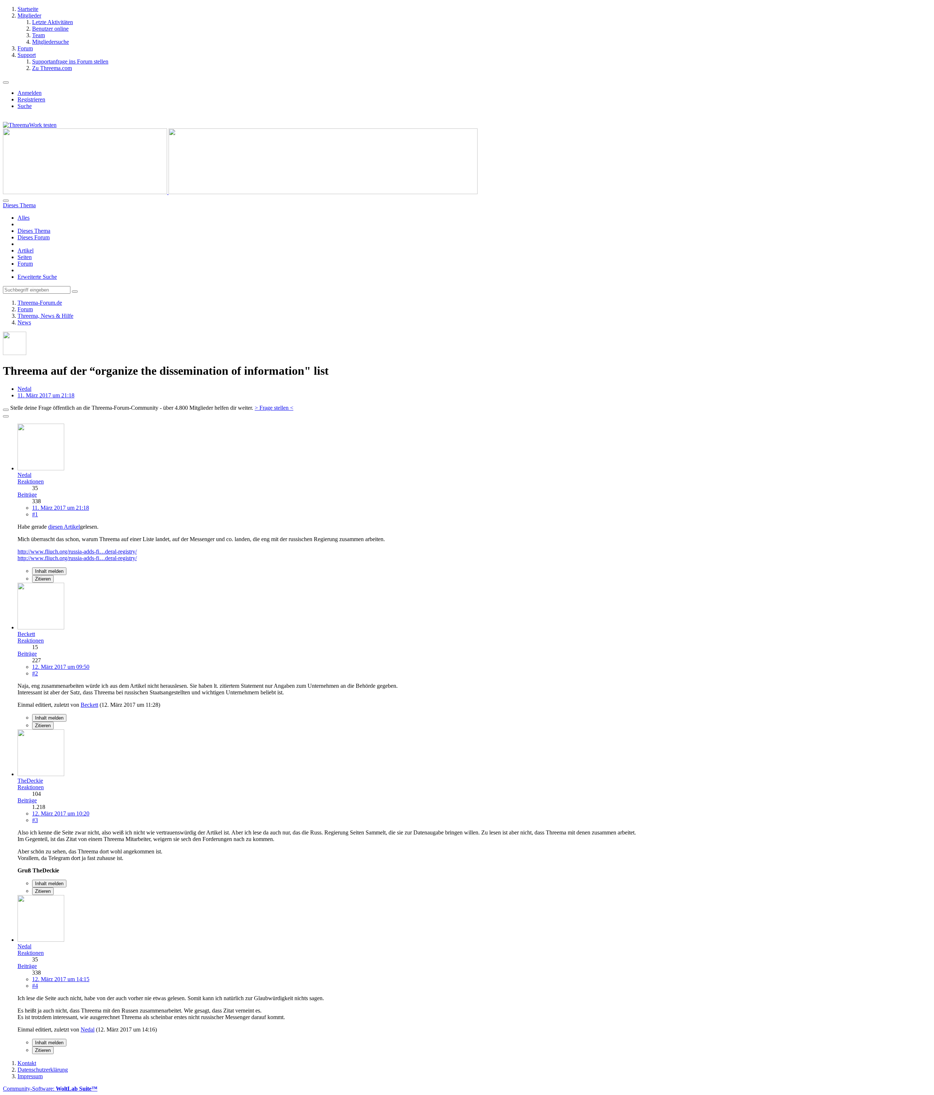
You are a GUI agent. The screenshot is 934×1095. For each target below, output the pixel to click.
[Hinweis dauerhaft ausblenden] (6, 410)
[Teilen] (6, 416)
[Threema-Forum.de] (240, 192)
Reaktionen (31, 481)
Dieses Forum (34, 237)
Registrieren (31, 99)
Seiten (25, 257)
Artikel (26, 250)
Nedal (24, 389)
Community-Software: (50, 1089)
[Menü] (6, 82)
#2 (35, 673)
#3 (35, 820)
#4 (35, 986)
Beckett (89, 705)
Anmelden (30, 93)
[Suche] (6, 201)
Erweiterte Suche (37, 277)
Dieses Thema (34, 231)
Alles (24, 218)
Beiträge (27, 494)
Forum (25, 264)
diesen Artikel (64, 527)
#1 (35, 514)
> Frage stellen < (274, 408)
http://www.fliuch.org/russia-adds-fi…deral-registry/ (77, 551)
